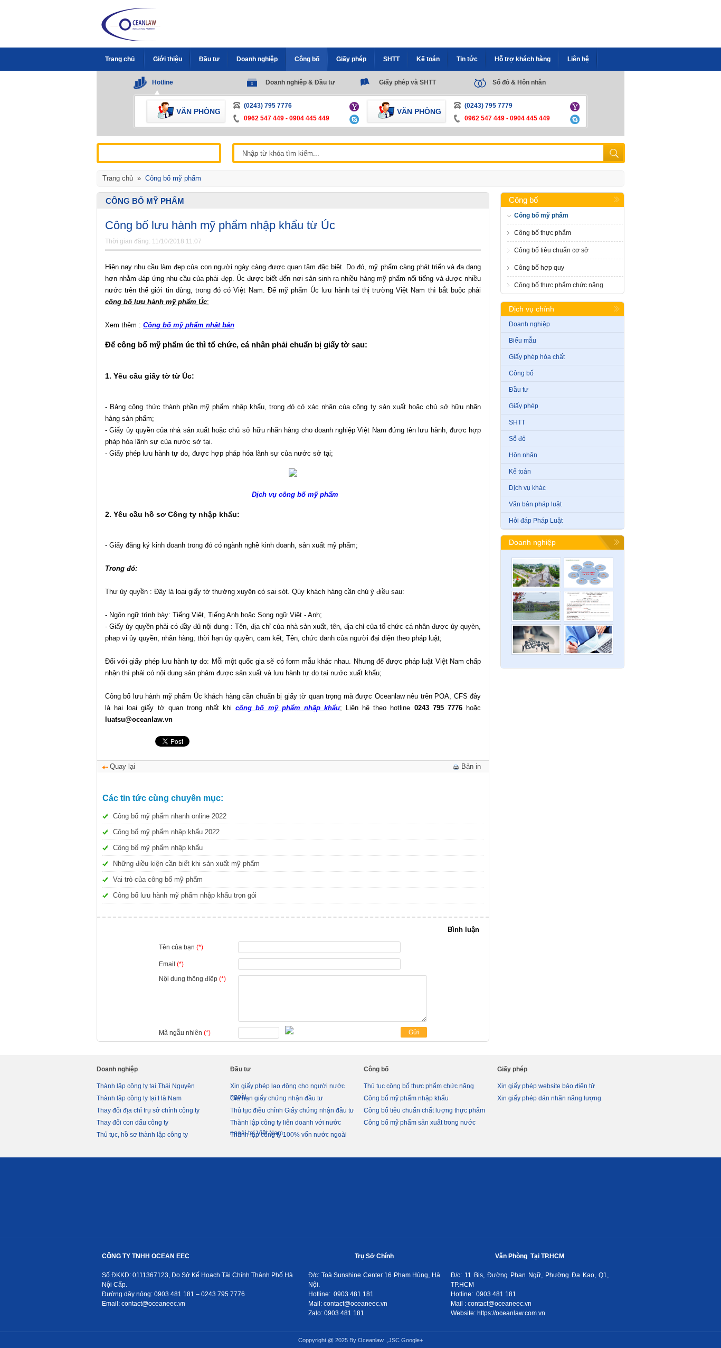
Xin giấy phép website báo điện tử (546, 1086)
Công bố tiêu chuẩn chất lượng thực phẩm (424, 1110)
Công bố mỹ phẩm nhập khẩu (158, 848)
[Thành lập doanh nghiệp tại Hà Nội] (536, 606)
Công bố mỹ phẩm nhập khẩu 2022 (166, 832)
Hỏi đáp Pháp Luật (536, 520)
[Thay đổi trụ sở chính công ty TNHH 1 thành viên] (588, 639)
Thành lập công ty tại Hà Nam (139, 1098)
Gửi (414, 1032)
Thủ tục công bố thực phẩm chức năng (419, 1086)
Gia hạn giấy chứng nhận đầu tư (276, 1098)
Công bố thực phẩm (542, 233)
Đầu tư (518, 389)
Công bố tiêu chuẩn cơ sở (551, 250)
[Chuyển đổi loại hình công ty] (536, 639)
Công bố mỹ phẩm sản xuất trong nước (420, 1122)
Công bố (523, 199)
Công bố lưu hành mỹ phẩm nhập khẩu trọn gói (185, 895)
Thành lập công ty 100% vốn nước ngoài (288, 1134)
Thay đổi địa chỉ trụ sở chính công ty (148, 1110)
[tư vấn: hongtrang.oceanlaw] (355, 106)
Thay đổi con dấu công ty (132, 1122)
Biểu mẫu (522, 340)
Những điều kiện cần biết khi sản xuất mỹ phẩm (186, 864)
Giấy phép (523, 406)
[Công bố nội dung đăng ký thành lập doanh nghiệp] (588, 606)
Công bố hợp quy (539, 267)
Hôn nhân (523, 455)
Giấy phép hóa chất (537, 357)
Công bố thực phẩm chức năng (558, 285)
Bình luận (463, 930)
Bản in (471, 766)
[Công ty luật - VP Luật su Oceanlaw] (131, 23)
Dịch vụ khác (527, 488)
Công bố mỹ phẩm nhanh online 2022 (169, 816)
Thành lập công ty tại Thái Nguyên (146, 1086)
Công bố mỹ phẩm (145, 200)
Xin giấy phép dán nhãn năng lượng (549, 1098)
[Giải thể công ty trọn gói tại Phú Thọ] (536, 573)
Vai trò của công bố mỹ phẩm (158, 879)
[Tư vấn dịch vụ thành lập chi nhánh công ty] (588, 573)
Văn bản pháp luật (535, 504)
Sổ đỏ (517, 438)
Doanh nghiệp (529, 324)
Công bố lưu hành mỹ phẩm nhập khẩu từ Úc (220, 225)
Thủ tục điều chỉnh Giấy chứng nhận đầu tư (292, 1110)
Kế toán (520, 471)
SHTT (517, 422)
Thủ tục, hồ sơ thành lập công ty (142, 1134)
